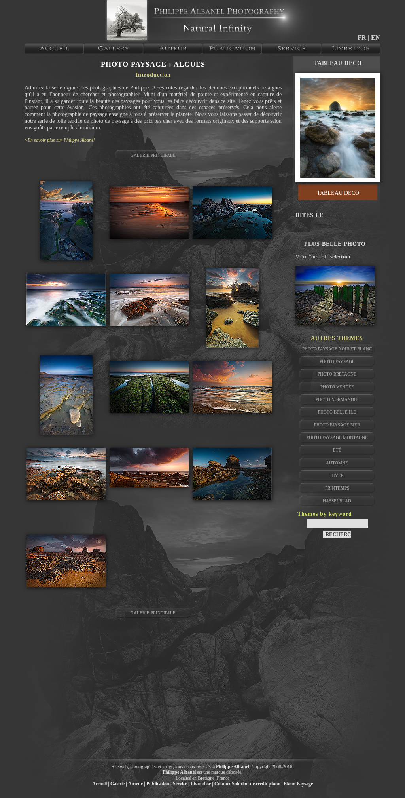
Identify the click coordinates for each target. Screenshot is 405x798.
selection (340, 257)
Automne (337, 462)
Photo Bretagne (337, 374)
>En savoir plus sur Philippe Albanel (60, 140)
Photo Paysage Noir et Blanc (337, 348)
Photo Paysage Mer (337, 424)
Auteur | (136, 784)
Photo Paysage (337, 361)
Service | (181, 784)
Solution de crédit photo (256, 784)
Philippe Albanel (232, 767)
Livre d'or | (202, 784)
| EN (374, 37)
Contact (222, 784)
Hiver (337, 475)
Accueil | (100, 784)
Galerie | (118, 784)
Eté (337, 450)
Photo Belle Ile (337, 412)
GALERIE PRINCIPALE (153, 155)
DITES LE (309, 215)
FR (363, 37)
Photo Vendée (337, 386)
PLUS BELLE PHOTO (335, 244)
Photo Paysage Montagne (337, 437)
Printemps (337, 488)
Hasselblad (337, 500)
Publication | (159, 784)
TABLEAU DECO (338, 63)
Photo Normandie (337, 399)
